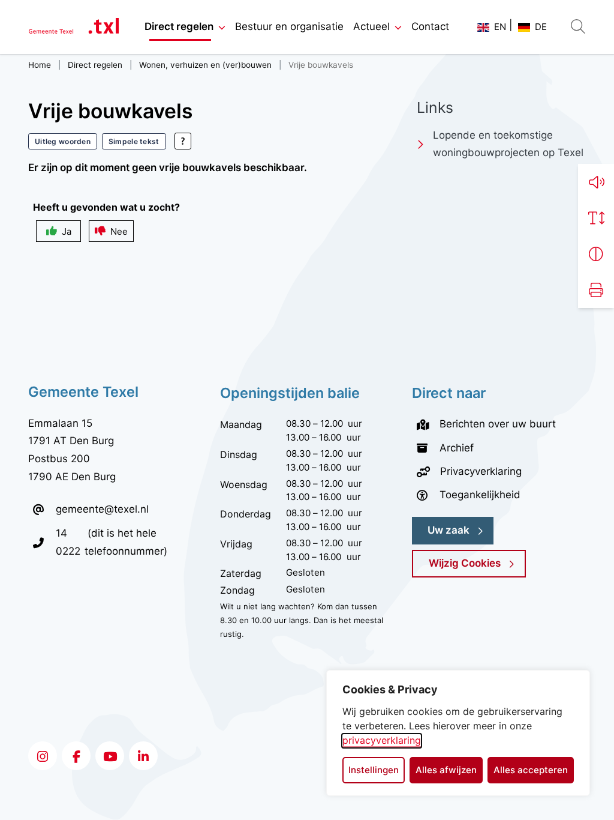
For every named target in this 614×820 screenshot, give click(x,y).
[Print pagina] (596, 290)
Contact (430, 26)
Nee (119, 231)
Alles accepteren (530, 770)
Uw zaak (448, 530)
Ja (66, 231)
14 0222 (70, 541)
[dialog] (458, 733)
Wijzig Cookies (465, 563)
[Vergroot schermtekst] (596, 218)
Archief (457, 448)
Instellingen (373, 770)
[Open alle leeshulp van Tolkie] (182, 141)
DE (541, 26)
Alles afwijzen (446, 770)
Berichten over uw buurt (498, 424)
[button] (596, 182)
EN (500, 26)
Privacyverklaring (481, 471)
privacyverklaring (381, 740)
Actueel (371, 26)
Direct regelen (179, 26)
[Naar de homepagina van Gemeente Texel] (74, 27)
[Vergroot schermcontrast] (596, 254)
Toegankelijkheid (480, 495)
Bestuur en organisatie (289, 26)
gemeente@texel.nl (102, 509)
